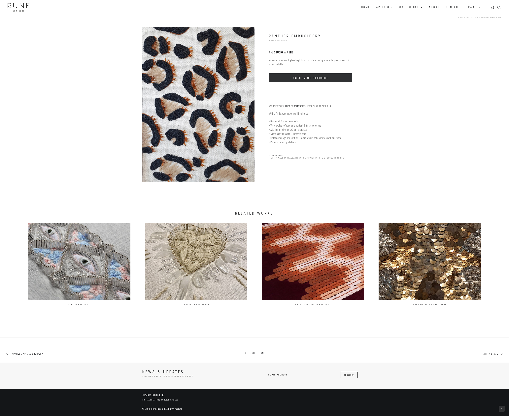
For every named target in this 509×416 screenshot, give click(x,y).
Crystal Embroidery (196, 305)
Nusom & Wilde (171, 399)
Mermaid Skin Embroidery (430, 305)
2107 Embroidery (79, 305)
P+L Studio (282, 41)
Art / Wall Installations (286, 158)
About (434, 7)
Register (297, 106)
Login (287, 106)
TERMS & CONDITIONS (153, 395)
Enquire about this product (310, 77)
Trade (472, 7)
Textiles (339, 158)
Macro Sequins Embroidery (313, 305)
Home (365, 7)
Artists (383, 7)
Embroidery (310, 158)
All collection (254, 353)
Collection (409, 7)
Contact (453, 7)
